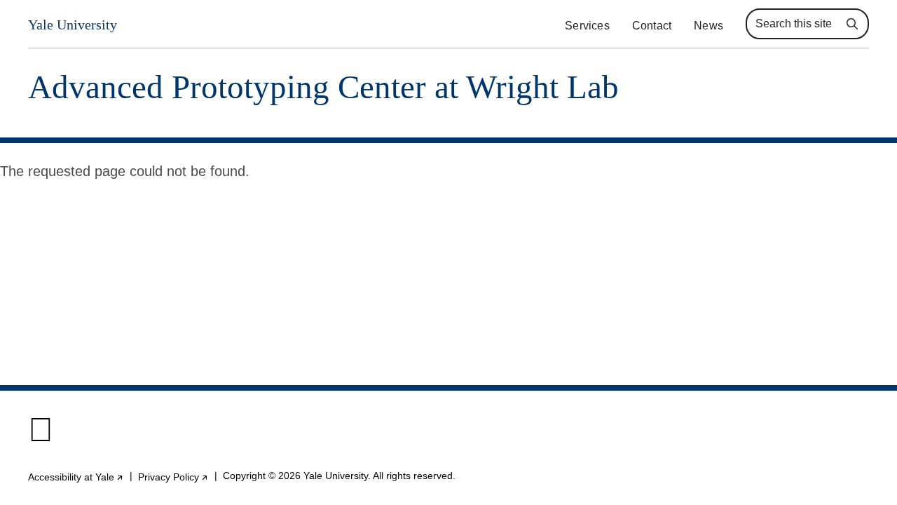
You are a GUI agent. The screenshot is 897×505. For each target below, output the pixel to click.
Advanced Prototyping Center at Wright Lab (323, 87)
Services (587, 26)
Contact (651, 26)
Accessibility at (76, 477)
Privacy (173, 477)
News (708, 26)
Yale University (72, 25)
